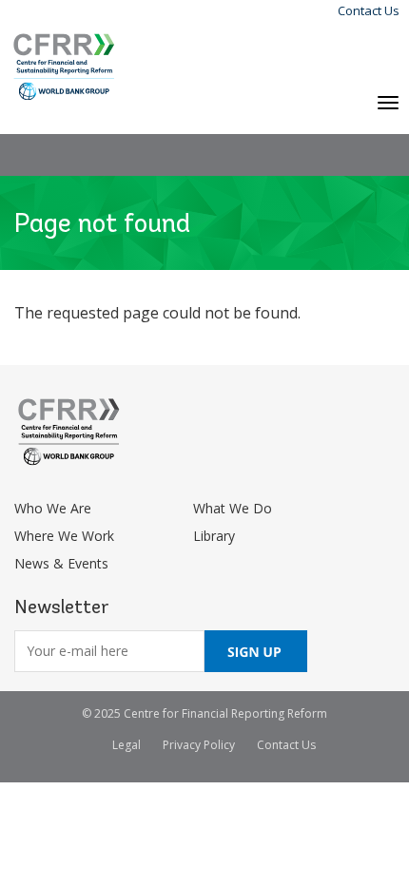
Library (214, 536)
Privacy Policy (199, 745)
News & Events (61, 563)
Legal (126, 745)
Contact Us (368, 10)
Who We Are (52, 508)
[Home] (64, 67)
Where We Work (64, 536)
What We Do (232, 508)
